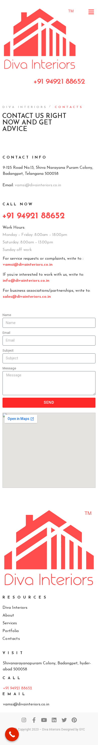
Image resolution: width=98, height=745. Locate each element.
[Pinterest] (74, 720)
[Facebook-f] (34, 720)
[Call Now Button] (12, 734)
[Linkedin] (54, 720)
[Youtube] (44, 720)
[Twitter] (64, 720)
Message (9, 368)
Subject (8, 350)
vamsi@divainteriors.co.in (38, 185)
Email (6, 333)
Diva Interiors (25, 107)
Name (7, 315)
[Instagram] (24, 720)
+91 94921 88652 (17, 688)
